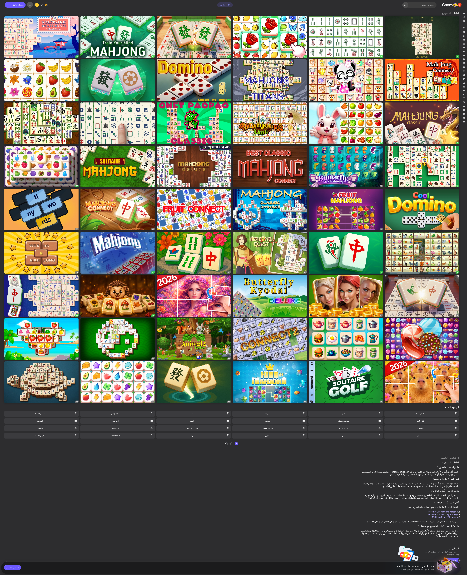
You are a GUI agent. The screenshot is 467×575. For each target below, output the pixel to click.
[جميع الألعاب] (464, 13)
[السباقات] (464, 79)
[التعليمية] (464, 67)
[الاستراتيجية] (464, 59)
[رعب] (464, 94)
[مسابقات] (464, 118)
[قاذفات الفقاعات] (464, 98)
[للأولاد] (464, 110)
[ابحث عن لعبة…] (405, 5)
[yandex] (452, 5)
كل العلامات (454, 458)
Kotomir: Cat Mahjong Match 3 (443, 511)
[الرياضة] (464, 75)
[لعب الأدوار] (464, 106)
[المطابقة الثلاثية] (464, 87)
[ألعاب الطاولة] (464, 44)
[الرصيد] (41, 5)
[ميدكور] (464, 122)
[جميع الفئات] (464, 28)
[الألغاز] (464, 51)
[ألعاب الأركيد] (464, 36)
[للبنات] (464, 114)
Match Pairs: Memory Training (443, 514)
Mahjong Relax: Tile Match (445, 517)
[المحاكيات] (464, 83)
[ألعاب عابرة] (464, 48)
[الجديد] (464, 17)
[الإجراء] (464, 55)
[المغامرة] (464, 90)
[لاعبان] (464, 102)
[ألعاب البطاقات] (464, 40)
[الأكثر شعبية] (464, 21)
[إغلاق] (459, 560)
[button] (464, 13)
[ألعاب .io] (464, 32)
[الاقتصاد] (464, 63)
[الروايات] (464, 71)
